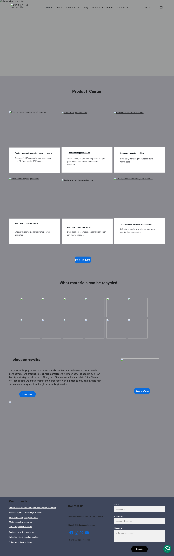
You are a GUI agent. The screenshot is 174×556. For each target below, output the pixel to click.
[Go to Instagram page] (76, 533)
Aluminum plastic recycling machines (25, 512)
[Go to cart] (161, 7)
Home (48, 7)
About (59, 7)
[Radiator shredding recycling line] (87, 198)
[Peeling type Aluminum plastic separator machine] (34, 130)
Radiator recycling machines (21, 532)
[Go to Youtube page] (87, 533)
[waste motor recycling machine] (34, 197)
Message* (118, 528)
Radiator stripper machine (79, 153)
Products (71, 7)
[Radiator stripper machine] (87, 131)
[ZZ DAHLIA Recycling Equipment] (79, 547)
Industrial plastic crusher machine (24, 537)
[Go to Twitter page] (82, 533)
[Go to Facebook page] (71, 533)
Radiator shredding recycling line (79, 227)
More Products (82, 259)
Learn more (27, 394)
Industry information (102, 7)
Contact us (123, 7)
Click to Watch (142, 391)
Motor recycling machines (20, 522)
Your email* (119, 516)
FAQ (86, 7)
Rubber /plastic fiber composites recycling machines (32, 507)
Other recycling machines (20, 542)
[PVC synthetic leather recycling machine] (139, 197)
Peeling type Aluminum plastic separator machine (33, 153)
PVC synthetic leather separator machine (136, 224)
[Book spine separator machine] (137, 130)
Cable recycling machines (20, 526)
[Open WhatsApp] (167, 549)
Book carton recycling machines (23, 517)
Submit (139, 549)
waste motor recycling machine (26, 223)
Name (116, 504)
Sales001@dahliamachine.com (81, 525)
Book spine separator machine (132, 153)
